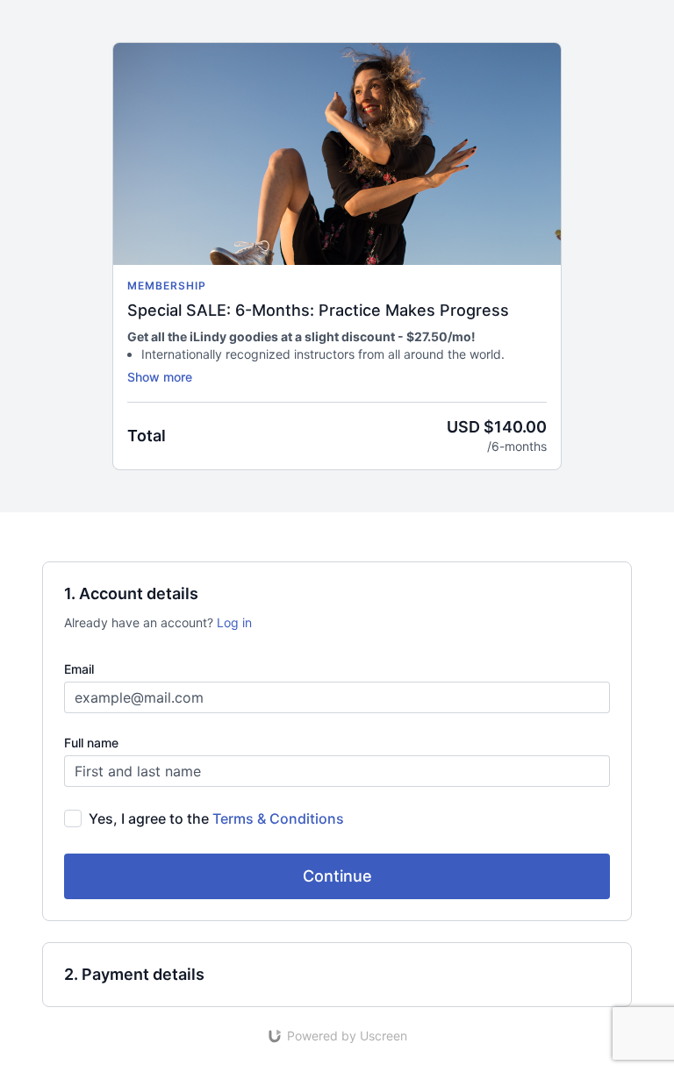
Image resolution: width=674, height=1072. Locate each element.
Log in (234, 622)
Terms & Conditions (278, 818)
